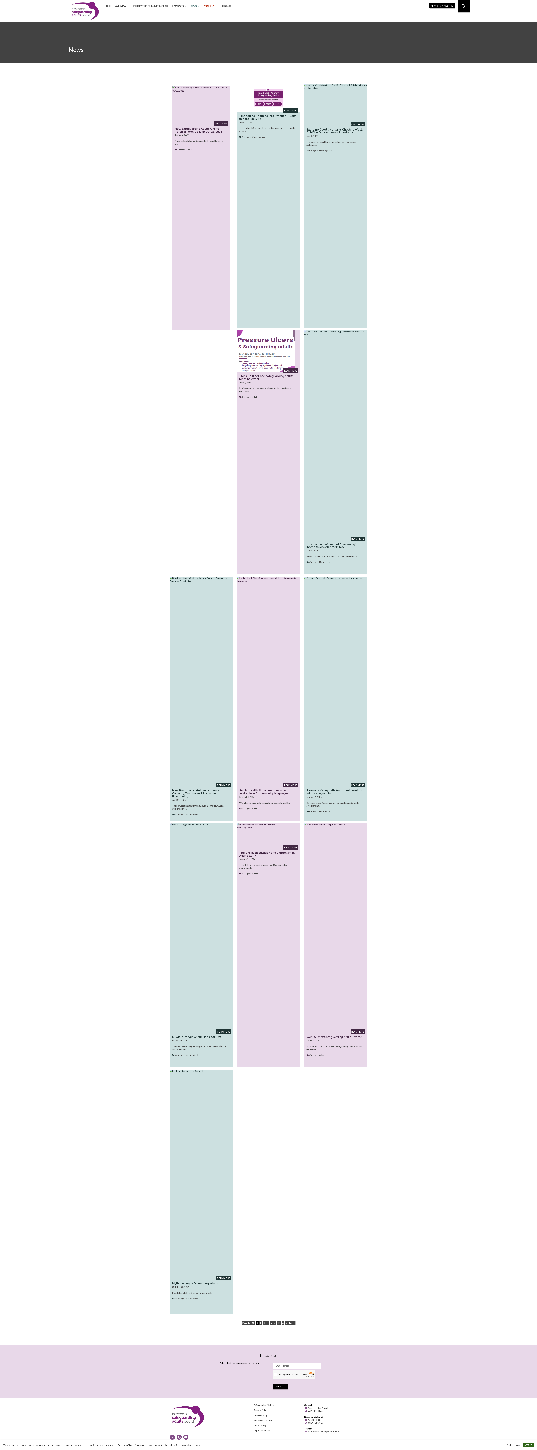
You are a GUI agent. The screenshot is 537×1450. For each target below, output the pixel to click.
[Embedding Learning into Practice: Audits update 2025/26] (268, 98)
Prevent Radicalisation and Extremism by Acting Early (267, 854)
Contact (226, 6)
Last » (292, 1323)
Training (209, 6)
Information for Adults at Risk (150, 6)
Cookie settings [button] (514, 1445)
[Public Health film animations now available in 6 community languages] (268, 681)
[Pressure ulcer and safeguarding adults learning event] (268, 351)
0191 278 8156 (315, 1422)
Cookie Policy (260, 1415)
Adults (190, 149)
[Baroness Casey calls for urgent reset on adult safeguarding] (335, 681)
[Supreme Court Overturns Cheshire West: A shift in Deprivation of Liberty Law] (335, 105)
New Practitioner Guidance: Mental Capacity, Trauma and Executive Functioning (196, 793)
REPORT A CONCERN (442, 6)
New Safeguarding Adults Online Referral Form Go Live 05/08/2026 (198, 130)
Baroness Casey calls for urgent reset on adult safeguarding (334, 792)
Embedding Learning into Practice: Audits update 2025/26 (267, 117)
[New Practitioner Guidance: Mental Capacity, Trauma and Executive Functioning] (201, 681)
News (194, 6)
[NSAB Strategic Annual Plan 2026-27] (201, 928)
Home (108, 6)
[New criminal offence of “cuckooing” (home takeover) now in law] (335, 435)
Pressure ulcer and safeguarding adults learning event (266, 377)
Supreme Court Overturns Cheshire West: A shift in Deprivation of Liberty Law (334, 131)
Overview (120, 6)
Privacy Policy (261, 1410)
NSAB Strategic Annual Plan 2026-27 (196, 1037)
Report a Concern (262, 1430)
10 (279, 1323)
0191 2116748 (315, 1411)
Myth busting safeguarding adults (195, 1283)
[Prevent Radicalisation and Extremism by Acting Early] (268, 836)
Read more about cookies (188, 1445)
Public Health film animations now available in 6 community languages (263, 792)
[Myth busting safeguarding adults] (201, 1174)
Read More (221, 123)
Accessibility (260, 1425)
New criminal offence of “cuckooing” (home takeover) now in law (331, 545)
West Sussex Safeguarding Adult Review (334, 1037)
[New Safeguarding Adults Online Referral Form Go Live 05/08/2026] (201, 105)
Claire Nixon (314, 1419)
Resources (178, 6)
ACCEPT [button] (528, 1445)
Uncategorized (258, 137)
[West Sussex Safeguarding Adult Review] (335, 928)
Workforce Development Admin (323, 1431)
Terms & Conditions (263, 1420)
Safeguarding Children (264, 1405)
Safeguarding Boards (318, 1408)
